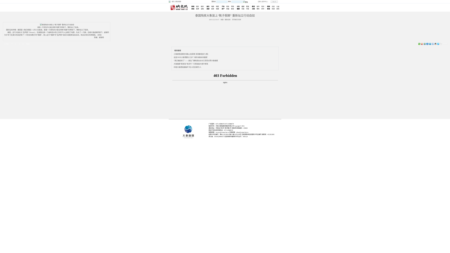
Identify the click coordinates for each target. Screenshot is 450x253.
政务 (202, 6)
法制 (253, 9)
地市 (258, 6)
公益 (277, 6)
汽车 (223, 6)
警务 (258, 9)
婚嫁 (243, 6)
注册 (259, 1)
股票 (197, 9)
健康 (238, 9)
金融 (202, 9)
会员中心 (264, 1)
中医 (247, 9)
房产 (223, 9)
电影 (212, 6)
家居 (232, 9)
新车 (227, 6)
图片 (197, 6)
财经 (192, 9)
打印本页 (235, 19)
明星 (217, 6)
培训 (262, 6)
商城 (268, 9)
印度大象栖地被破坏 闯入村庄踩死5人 (187, 67)
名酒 (273, 9)
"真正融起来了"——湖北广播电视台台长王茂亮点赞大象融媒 (196, 60)
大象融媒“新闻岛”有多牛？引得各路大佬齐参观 (191, 64)
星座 (247, 6)
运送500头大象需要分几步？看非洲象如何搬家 (190, 57)
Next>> (28, 44)
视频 (268, 6)
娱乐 (208, 6)
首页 (173, 1)
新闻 (192, 6)
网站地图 (178, 1)
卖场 (277, 9)
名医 (243, 9)
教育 (253, 6)
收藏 (217, 9)
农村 (262, 9)
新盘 (227, 9)
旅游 (208, 9)
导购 (232, 6)
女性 (238, 6)
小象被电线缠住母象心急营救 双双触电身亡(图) (191, 54)
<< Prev (6, 44)
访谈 (273, 6)
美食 (212, 9)
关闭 (239, 19)
